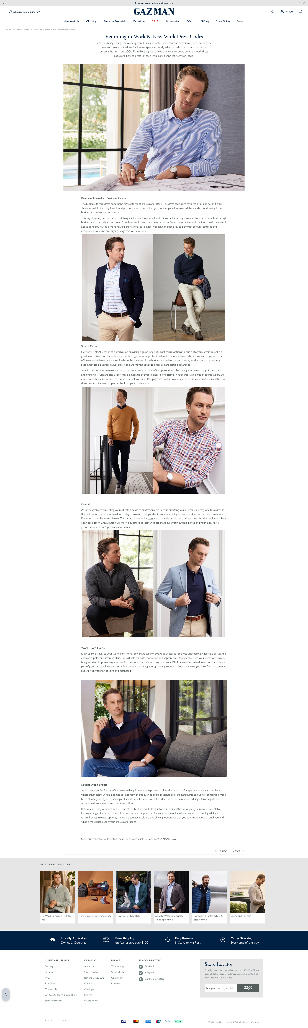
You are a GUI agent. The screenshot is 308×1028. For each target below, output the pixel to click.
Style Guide (223, 21)
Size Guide (50, 983)
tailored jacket (209, 799)
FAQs (47, 977)
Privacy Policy (91, 1000)
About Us (89, 966)
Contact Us (51, 989)
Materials (115, 983)
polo (150, 518)
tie (209, 204)
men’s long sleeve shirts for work (136, 839)
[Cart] (300, 11)
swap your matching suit (119, 218)
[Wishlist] (273, 11)
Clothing (91, 21)
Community (117, 977)
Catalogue (89, 989)
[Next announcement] (299, 2)
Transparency (117, 966)
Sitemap (88, 994)
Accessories (172, 21)
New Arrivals (71, 21)
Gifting (205, 21)
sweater (87, 658)
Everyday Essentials (115, 21)
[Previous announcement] (4, 2)
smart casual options (170, 352)
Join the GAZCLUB (94, 977)
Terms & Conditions (236, 1021)
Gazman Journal (22, 29)
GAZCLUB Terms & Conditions (61, 994)
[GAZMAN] (154, 11)
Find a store (248, 988)
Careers (88, 983)
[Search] (10, 11)
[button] (61, 960)
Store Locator (91, 972)
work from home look (125, 653)
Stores (241, 21)
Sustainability (117, 972)
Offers (190, 21)
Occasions (139, 21)
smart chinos (151, 374)
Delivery (49, 966)
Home (8, 29)
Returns (49, 972)
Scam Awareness (53, 1000)
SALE (155, 21)
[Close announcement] (304, 2)
